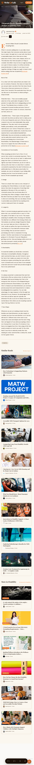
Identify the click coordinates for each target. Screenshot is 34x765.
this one (19, 243)
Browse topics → (27, 351)
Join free (28, 2)
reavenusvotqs (10, 31)
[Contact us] (29, 762)
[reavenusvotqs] (3, 32)
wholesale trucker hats (21, 146)
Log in (21, 2)
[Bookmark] (20, 761)
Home (2, 6)
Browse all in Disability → (25, 582)
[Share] (25, 761)
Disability (7, 6)
